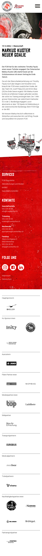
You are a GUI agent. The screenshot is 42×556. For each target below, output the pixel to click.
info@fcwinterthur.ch (10, 211)
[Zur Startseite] (7, 11)
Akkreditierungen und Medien (13, 184)
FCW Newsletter (8, 180)
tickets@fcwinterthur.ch (11, 221)
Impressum (6, 276)
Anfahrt (4, 187)
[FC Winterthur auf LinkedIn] (21, 270)
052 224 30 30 (7, 209)
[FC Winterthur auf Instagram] (5, 270)
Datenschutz (7, 279)
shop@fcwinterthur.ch (10, 247)
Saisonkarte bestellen (10, 191)
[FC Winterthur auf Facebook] (13, 270)
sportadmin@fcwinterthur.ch (12, 231)
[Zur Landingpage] (21, 11)
